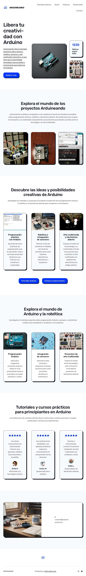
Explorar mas (11, 75)
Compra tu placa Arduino (54, 281)
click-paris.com (50, 571)
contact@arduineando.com (61, 521)
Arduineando (16, 7)
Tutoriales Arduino (28, 281)
